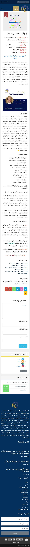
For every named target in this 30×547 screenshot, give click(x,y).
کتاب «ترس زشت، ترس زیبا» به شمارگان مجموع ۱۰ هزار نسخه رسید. (15, 452)
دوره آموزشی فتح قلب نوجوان (18, 265)
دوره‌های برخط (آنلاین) (19, 281)
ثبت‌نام (15, 533)
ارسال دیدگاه (23, 346)
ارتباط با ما (25, 500)
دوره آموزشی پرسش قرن (20, 269)
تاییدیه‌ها (25, 497)
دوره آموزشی (17, 284)
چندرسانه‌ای (25, 507)
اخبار (26, 485)
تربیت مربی (7, 281)
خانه (26, 482)
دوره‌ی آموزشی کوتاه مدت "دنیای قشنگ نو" (17, 470)
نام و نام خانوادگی (22, 321)
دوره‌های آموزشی (23, 487)
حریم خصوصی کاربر (23, 509)
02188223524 (6, 2)
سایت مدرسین (16, 8)
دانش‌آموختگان (24, 492)
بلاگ (26, 502)
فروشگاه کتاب (24, 490)
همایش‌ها (25, 495)
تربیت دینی (24, 284)
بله (19, 364)
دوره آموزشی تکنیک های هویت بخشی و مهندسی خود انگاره (16, 272)
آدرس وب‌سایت (23, 337)
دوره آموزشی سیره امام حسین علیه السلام (15, 267)
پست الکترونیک (23, 329)
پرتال (19, 545)
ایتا (19, 361)
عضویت (6, 386)
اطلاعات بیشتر (23, 371)
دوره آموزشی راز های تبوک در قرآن (17, 263)
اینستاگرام (19, 366)
